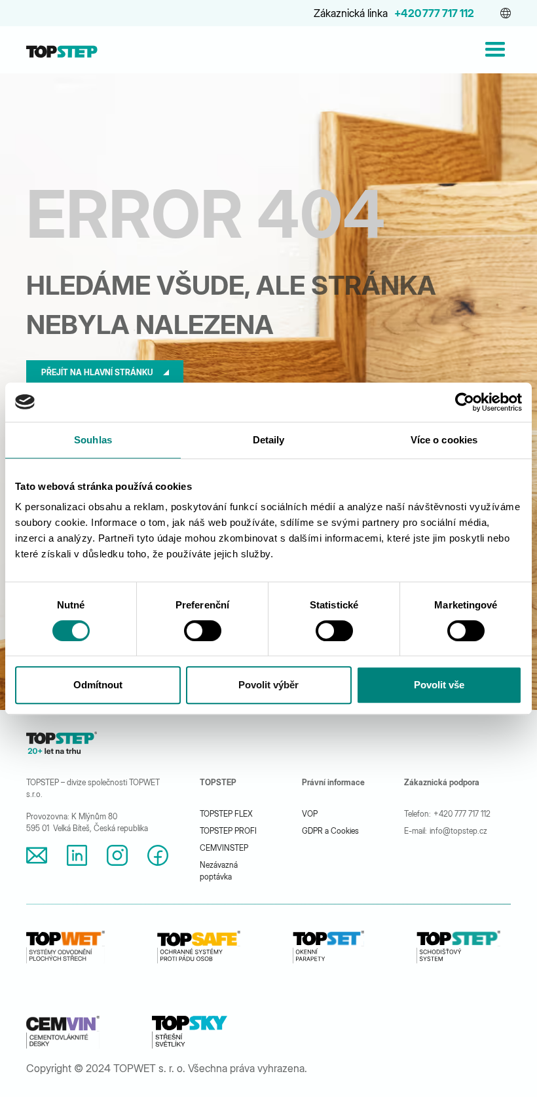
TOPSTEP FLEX (226, 814)
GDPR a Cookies (330, 831)
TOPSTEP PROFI (228, 831)
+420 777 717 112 (434, 13)
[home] (62, 50)
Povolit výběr (268, 684)
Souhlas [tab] (93, 439)
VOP (310, 814)
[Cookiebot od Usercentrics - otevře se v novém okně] (464, 402)
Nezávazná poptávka (219, 871)
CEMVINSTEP (224, 848)
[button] (505, 13)
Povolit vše (439, 684)
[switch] (202, 630)
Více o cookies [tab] (444, 439)
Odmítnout (97, 684)
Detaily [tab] (269, 439)
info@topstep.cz (458, 831)
